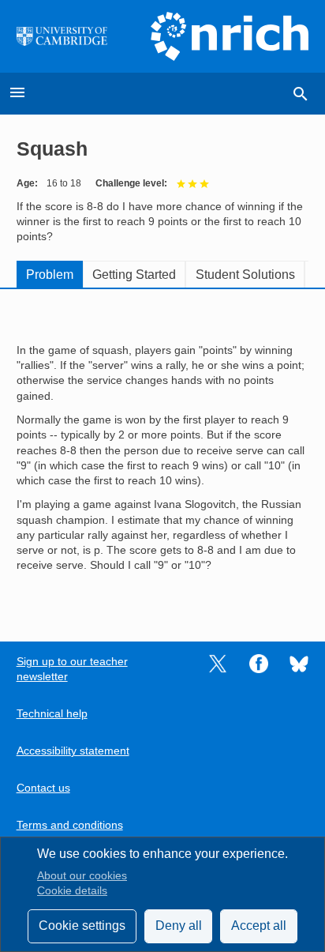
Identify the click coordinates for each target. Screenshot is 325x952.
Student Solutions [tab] (245, 274)
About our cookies (82, 876)
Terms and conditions (70, 825)
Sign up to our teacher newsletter (72, 669)
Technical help (52, 714)
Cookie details (72, 891)
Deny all (178, 925)
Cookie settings (82, 925)
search (300, 94)
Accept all (258, 925)
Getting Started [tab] (134, 274)
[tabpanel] (163, 453)
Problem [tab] (49, 274)
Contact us (43, 788)
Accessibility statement (73, 751)
